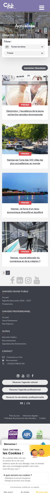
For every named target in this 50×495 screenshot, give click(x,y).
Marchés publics (9, 337)
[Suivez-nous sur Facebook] (12, 280)
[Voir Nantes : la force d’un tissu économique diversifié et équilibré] (25, 188)
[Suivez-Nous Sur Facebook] (32, 376)
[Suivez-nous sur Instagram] (28, 280)
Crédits (42, 418)
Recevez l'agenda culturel (25, 382)
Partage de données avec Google (17, 481)
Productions (7, 304)
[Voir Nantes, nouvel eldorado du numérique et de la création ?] (25, 237)
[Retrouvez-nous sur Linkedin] (20, 280)
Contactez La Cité (14, 357)
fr (21, 403)
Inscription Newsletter (35, 68)
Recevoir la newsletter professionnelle (25, 397)
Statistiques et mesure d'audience (17, 478)
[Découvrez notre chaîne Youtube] (37, 280)
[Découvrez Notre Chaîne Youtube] (23, 376)
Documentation (9, 340)
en (28, 403)
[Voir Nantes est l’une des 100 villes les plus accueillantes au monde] (25, 139)
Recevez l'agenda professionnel (25, 389)
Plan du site (14, 416)
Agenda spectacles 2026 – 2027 (16, 300)
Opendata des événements (14, 344)
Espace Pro (7, 35)
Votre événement (9, 320)
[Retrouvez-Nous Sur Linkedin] (18, 376)
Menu (42, 7)
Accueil (5, 297)
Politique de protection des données (20, 418)
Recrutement (12, 360)
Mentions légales (30, 416)
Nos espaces (7, 324)
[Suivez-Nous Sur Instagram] (28, 376)
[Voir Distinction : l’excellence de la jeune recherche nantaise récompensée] (25, 90)
